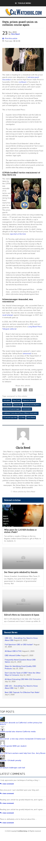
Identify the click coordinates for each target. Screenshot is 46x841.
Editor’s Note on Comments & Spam (21, 614)
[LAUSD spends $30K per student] (2, 741)
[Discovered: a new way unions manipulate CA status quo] (2, 734)
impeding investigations (32, 405)
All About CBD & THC (13, 651)
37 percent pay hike (10, 417)
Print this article (11, 38)
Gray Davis (16, 400)
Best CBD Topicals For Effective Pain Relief (22, 692)
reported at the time (18, 234)
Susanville (17, 405)
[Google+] (25, 389)
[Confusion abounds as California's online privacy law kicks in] (2, 718)
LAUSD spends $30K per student (13, 746)
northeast (23, 82)
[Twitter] (19, 389)
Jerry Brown (7, 405)
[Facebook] (14, 389)
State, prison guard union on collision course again (20, 23)
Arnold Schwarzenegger (11, 409)
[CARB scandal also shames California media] (2, 727)
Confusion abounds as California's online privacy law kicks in (21, 723)
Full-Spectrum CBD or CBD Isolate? (19, 644)
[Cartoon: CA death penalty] (2, 755)
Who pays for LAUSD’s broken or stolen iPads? (20, 530)
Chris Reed (15, 34)
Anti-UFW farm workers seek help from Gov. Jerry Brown (22, 753)
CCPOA (22, 417)
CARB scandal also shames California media (18, 731)
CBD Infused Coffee (13, 655)
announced (27, 353)
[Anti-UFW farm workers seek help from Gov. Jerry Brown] (2, 748)
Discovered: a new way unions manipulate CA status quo (22, 739)
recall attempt (7, 315)
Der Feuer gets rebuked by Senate (21, 572)
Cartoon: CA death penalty (10, 760)
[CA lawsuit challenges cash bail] (2, 763)
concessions (26, 409)
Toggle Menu (24, 3)
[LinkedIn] (31, 389)
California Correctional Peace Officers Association (20, 413)
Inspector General (29, 400)
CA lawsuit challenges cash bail (12, 768)
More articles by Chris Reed (24, 492)
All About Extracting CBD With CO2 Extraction (23, 679)
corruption (6, 400)
